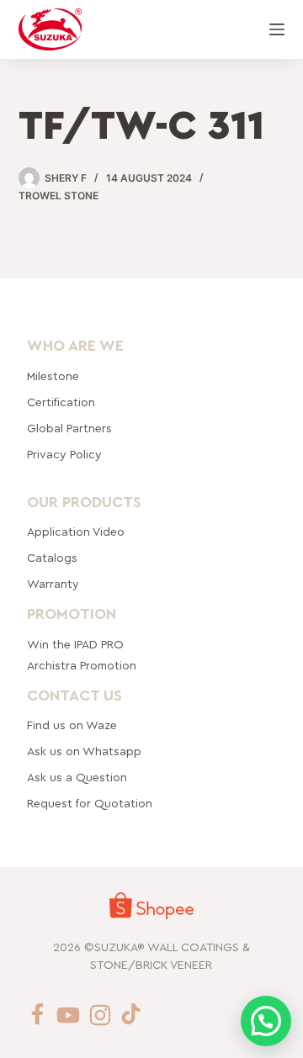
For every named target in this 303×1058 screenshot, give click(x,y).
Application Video (76, 532)
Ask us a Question (77, 778)
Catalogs (52, 558)
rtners (69, 428)
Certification (61, 402)
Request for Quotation (89, 804)
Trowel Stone (58, 195)
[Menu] (276, 29)
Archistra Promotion (81, 665)
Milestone (53, 376)
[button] (266, 1021)
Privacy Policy (64, 454)
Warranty (53, 584)
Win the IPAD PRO (75, 644)
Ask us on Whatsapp (86, 752)
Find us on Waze (72, 726)
